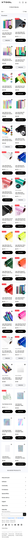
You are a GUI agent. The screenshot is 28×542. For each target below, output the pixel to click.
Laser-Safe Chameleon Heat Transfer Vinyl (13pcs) (20, 298)
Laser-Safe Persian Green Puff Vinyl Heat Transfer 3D (19, 193)
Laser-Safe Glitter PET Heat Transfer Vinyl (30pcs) (19, 113)
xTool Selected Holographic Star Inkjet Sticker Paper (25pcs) (20, 457)
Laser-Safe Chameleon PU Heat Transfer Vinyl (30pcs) (7, 324)
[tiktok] (3, 525)
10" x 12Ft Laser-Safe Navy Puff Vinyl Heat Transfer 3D (19, 351)
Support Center (11, 517)
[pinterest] (9, 525)
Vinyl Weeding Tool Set (7, 404)
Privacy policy (4, 533)
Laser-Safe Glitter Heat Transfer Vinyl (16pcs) (7, 33)
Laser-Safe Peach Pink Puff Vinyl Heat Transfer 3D (7, 192)
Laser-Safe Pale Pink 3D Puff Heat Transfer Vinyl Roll (20, 219)
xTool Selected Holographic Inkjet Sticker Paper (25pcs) (19, 431)
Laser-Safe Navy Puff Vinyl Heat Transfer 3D (20, 166)
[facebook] (15, 525)
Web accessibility (5, 537)
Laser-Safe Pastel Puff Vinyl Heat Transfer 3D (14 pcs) (7, 87)
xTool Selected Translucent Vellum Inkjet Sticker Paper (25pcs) (6, 457)
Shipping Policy (11, 535)
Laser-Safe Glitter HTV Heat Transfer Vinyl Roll (20, 33)
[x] (12, 525)
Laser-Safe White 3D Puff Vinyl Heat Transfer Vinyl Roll (7, 166)
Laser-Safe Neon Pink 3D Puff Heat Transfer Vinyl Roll (20, 324)
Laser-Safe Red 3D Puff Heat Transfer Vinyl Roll (7, 298)
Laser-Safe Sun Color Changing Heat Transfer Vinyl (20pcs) (7, 113)
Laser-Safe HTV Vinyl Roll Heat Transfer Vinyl (20, 139)
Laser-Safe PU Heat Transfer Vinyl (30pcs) (7, 378)
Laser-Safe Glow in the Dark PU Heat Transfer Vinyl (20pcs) (20, 87)
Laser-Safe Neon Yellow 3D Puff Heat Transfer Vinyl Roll (20, 246)
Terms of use (11, 533)
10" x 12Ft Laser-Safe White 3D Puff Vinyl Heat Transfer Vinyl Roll (7, 351)
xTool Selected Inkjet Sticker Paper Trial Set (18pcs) (6, 431)
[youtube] (18, 525)
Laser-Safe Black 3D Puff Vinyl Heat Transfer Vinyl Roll (7, 219)
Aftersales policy (18, 533)
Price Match (4, 535)
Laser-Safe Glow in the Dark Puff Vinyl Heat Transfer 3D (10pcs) (20, 60)
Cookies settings (18, 535)
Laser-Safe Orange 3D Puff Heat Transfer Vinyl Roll (20, 272)
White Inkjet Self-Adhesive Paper (19, 378)
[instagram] (6, 525)
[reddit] (21, 525)
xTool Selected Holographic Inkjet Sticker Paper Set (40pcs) (19, 405)
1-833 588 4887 (20, 517)
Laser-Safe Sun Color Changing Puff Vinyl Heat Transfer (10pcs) (7, 60)
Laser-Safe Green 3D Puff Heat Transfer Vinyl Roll (7, 272)
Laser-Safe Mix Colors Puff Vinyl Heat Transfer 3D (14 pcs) (7, 140)
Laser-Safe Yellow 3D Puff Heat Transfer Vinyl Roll (7, 246)
